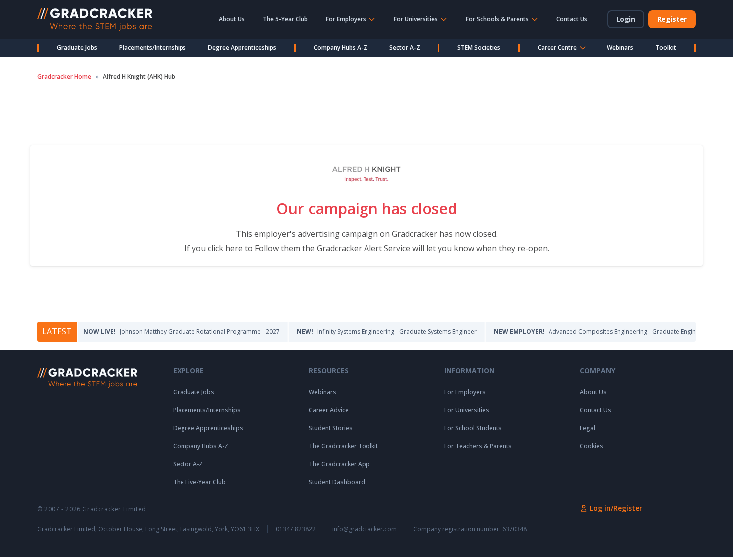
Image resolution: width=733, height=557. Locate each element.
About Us (232, 19)
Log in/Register (616, 508)
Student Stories (331, 428)
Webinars (620, 47)
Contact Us (571, 19)
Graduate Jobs (77, 47)
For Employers (465, 392)
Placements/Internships (152, 47)
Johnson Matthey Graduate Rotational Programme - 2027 (172, 331)
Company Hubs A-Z (340, 47)
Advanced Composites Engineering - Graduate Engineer (590, 331)
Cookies (591, 446)
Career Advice (329, 410)
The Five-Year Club (199, 482)
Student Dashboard (337, 482)
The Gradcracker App (339, 464)
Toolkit (665, 47)
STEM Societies (478, 47)
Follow (267, 248)
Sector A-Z (404, 47)
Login (625, 19)
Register (672, 19)
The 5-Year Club (285, 19)
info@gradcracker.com (364, 529)
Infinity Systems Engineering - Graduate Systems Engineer (378, 331)
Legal (587, 428)
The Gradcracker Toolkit (343, 446)
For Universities (466, 410)
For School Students (473, 428)
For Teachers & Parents (478, 446)
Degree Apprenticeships (242, 47)
